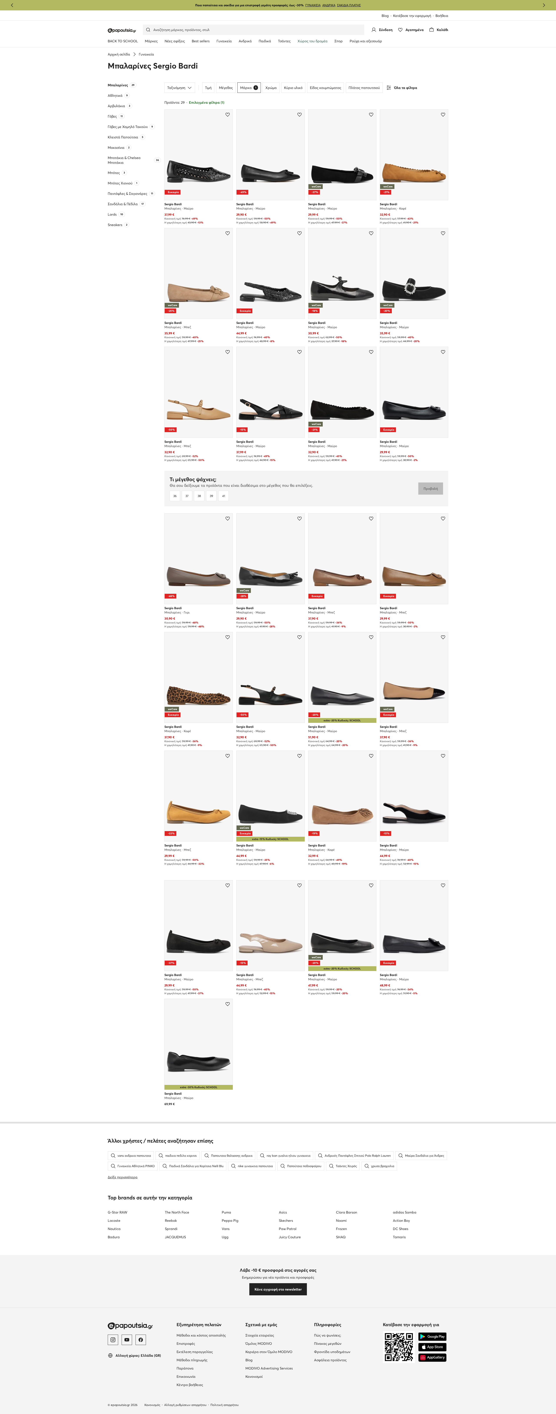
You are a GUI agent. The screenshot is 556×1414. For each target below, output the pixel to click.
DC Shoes (400, 1229)
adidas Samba (404, 1212)
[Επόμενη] (544, 5)
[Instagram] (113, 1340)
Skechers (286, 1220)
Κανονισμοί (254, 1376)
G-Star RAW (117, 1212)
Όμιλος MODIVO (258, 1343)
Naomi (341, 1220)
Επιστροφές (186, 1343)
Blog (385, 15)
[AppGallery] (432, 1357)
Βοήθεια (441, 15)
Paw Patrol (287, 1229)
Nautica (114, 1229)
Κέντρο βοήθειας (190, 1385)
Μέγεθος (226, 87)
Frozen (341, 1229)
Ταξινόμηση (176, 87)
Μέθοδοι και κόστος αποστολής (201, 1335)
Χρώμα (271, 87)
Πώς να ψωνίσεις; (327, 1335)
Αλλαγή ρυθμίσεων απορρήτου (185, 1405)
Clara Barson (346, 1212)
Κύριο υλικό (293, 87)
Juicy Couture (290, 1237)
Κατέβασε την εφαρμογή (412, 15)
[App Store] (432, 1347)
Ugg (225, 1237)
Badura (114, 1237)
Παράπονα (185, 1368)
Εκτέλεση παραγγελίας (195, 1352)
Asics (283, 1212)
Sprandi (171, 1229)
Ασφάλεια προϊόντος (330, 1360)
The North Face (177, 1212)
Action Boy (401, 1220)
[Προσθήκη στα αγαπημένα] (227, 114)
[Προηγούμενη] (12, 5)
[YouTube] (127, 1340)
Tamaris (399, 1237)
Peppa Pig (230, 1220)
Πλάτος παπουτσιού (364, 87)
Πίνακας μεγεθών (327, 1343)
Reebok (171, 1220)
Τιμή (208, 87)
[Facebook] (141, 1340)
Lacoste (114, 1220)
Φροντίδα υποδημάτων (332, 1352)
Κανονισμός (152, 1405)
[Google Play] (432, 1336)
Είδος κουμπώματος (325, 87)
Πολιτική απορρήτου (224, 1405)
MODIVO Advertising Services (269, 1368)
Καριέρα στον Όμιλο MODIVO (268, 1352)
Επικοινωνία (186, 1376)
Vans (226, 1229)
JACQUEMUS (175, 1237)
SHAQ (341, 1237)
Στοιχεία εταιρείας (259, 1335)
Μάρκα (248, 87)
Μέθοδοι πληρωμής (192, 1360)
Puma (226, 1212)
